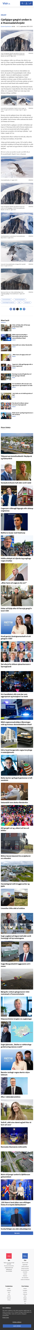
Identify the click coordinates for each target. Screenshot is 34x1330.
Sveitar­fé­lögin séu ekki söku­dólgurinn (16, 1229)
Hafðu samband (25, 1266)
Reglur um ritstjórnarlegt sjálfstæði (9, 1263)
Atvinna (25, 1292)
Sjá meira (17, 1233)
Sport (9, 1292)
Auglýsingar (25, 1264)
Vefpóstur (25, 1275)
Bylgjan (25, 1298)
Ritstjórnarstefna (25, 1268)
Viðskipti (9, 1290)
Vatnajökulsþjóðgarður (20, 299)
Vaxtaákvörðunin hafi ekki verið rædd (16, 483)
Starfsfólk (25, 1272)
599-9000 (10, 1271)
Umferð (25, 1274)
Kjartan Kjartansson (6, 26)
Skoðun (9, 1296)
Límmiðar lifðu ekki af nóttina (13, 908)
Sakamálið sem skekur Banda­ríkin (22, 345)
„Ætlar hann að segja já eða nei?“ (21, 354)
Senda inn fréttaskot (25, 1279)
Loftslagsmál (27, 302)
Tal (25, 1303)
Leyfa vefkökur (17, 1326)
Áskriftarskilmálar (25, 1270)
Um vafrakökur (25, 1277)
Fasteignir (25, 1290)
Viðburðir (25, 1294)
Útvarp (8, 1299)
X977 (25, 1301)
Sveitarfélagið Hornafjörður (8, 302)
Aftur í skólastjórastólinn (10, 1097)
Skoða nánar (5, 1317)
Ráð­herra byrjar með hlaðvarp (13, 533)
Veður (25, 1296)
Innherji (25, 1288)
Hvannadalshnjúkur (6, 299)
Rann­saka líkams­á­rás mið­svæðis (14, 1147)
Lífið (9, 1294)
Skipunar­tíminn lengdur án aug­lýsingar (16, 1019)
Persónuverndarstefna (9, 1265)
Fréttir (9, 1288)
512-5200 (26, 1262)
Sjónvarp (9, 1298)
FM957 (25, 1299)
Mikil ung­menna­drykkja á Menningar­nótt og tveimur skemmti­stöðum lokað (20, 336)
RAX (19, 302)
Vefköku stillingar (17, 1322)
